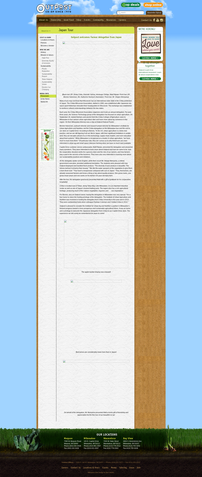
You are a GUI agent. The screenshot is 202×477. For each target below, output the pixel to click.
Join (138, 467)
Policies (44, 43)
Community (98, 20)
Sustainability (46, 66)
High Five (45, 58)
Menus (114, 467)
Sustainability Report (47, 75)
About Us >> (46, 31)
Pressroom (45, 96)
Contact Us (146, 20)
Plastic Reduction (46, 70)
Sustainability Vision (47, 83)
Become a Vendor (47, 46)
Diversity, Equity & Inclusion (48, 62)
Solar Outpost (47, 79)
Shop (78, 20)
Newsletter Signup (154, 12)
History (43, 52)
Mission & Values (47, 55)
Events (87, 20)
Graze (131, 467)
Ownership (56, 20)
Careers (122, 20)
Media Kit (44, 102)
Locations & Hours (47, 40)
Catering (123, 467)
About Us (43, 20)
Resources (111, 20)
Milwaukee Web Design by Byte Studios (101, 472)
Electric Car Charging (46, 88)
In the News (45, 99)
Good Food (69, 20)
